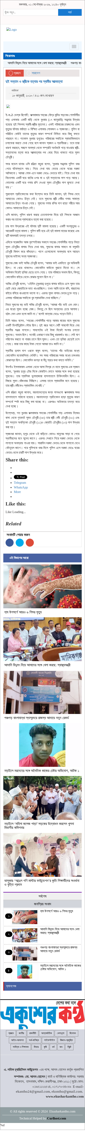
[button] (42, 586)
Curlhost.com (56, 1118)
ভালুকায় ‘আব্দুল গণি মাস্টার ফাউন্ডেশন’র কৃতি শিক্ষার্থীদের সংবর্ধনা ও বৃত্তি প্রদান (41, 883)
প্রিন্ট (69, 1046)
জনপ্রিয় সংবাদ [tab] (42, 904)
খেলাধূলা (60, 1033)
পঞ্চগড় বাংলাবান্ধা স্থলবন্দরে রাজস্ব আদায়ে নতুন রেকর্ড (36, 718)
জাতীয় (21, 1033)
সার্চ (70, 12)
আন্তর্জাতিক (46, 1033)
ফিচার (36, 1046)
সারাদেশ (36, 73)
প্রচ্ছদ (17, 73)
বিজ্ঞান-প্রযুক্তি (66, 1040)
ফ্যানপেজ (11, 986)
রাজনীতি (32, 1033)
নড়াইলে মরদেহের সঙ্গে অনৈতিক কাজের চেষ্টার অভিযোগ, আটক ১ (41, 771)
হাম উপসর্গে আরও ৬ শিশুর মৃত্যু (23, 612)
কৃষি (45, 1046)
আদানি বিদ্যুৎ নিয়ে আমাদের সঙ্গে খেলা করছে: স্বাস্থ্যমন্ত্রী (37, 665)
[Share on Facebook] (10, 543)
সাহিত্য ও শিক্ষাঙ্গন (21, 1046)
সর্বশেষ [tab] (42, 896)
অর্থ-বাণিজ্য (34, 1040)
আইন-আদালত (17, 1040)
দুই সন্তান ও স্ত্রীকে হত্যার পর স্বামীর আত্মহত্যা (34, 81)
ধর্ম (53, 1046)
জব (61, 1046)
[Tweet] (20, 543)
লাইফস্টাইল (49, 1040)
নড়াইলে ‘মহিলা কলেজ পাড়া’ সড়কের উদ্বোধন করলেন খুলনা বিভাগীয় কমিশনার (39, 826)
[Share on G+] (30, 543)
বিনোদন (73, 1033)
